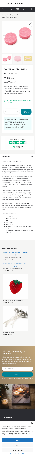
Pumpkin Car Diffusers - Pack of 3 (13, 257)
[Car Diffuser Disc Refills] (17, 37)
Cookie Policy (13, 453)
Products (13, 15)
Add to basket (26, 111)
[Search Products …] (3, 9)
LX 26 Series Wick (8, 332)
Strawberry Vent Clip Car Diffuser (13, 300)
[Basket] (10, 9)
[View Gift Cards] (17, 9)
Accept (17, 440)
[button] (32, 423)
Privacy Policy (21, 453)
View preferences (17, 450)
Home (4, 15)
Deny (17, 445)
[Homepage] (17, 3)
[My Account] (24, 9)
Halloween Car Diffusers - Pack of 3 (13, 268)
